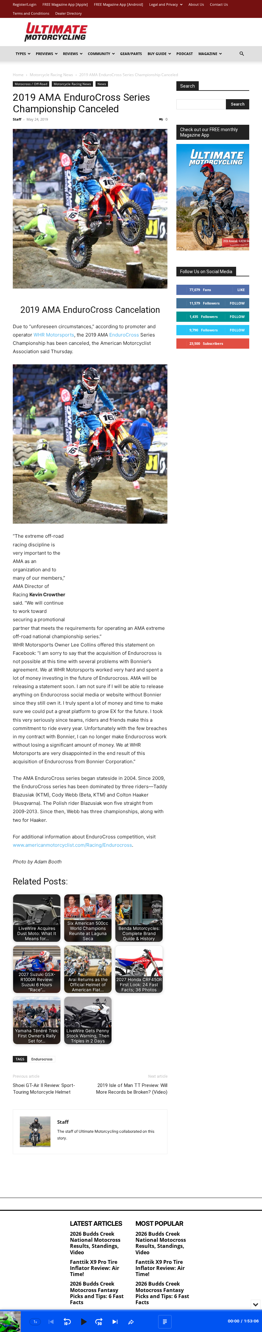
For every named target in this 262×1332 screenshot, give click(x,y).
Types (21, 53)
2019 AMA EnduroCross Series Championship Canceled (81, 103)
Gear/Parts (131, 53)
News (101, 84)
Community (99, 53)
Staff (17, 119)
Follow (237, 303)
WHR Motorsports (54, 335)
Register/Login (24, 4)
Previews (44, 53)
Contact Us (219, 4)
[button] (241, 54)
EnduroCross (124, 335)
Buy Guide (157, 53)
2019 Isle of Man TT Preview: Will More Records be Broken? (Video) (131, 1088)
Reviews (70, 53)
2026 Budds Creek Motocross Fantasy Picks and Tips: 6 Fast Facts (97, 1293)
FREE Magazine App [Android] (118, 4)
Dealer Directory (68, 13)
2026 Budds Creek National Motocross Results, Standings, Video (95, 1243)
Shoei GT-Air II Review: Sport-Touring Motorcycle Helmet (44, 1088)
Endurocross (41, 1059)
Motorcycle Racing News (51, 74)
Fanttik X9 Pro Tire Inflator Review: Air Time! (94, 1268)
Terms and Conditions (31, 13)
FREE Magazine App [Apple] (65, 4)
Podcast (184, 53)
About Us (196, 4)
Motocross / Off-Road (31, 84)
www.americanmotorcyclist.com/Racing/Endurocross (72, 845)
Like (241, 289)
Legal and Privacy (163, 4)
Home (18, 74)
